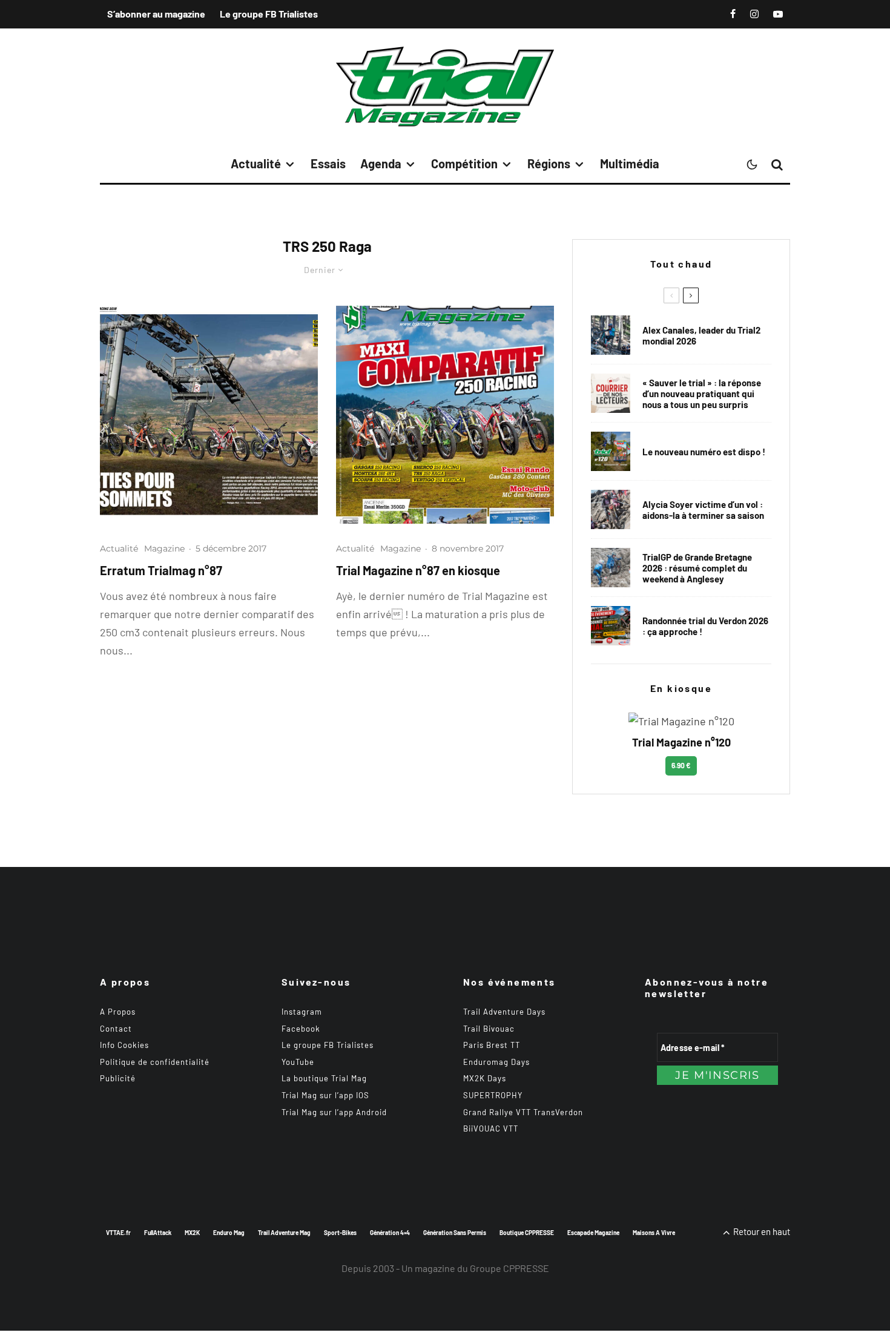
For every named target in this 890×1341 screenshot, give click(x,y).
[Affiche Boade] (610, 625)
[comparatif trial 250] (209, 415)
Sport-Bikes (340, 1232)
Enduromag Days (496, 1062)
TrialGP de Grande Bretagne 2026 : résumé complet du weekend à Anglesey (697, 568)
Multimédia (629, 163)
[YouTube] (778, 14)
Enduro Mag (229, 1232)
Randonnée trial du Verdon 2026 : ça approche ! (705, 626)
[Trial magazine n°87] (445, 415)
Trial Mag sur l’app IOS (325, 1095)
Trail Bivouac (489, 1028)
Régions (548, 163)
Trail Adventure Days (504, 1011)
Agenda (380, 163)
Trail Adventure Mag (284, 1232)
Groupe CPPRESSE (509, 1268)
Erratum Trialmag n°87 (161, 570)
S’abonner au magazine (156, 13)
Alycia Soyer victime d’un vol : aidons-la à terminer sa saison (703, 510)
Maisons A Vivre (654, 1232)
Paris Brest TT (491, 1045)
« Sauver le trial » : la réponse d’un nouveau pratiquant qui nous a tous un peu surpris (701, 393)
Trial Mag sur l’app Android (334, 1112)
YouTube (298, 1062)
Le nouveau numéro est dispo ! (703, 451)
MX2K (192, 1232)
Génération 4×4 (390, 1232)
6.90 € (681, 765)
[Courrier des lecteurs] (610, 393)
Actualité (256, 163)
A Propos (118, 1011)
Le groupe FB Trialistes (269, 13)
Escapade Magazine (593, 1232)
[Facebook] (733, 14)
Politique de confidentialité (154, 1062)
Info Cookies (124, 1045)
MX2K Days (484, 1078)
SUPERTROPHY (492, 1095)
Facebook (301, 1028)
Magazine (164, 548)
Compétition (464, 163)
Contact (116, 1028)
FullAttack (157, 1232)
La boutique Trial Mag (324, 1078)
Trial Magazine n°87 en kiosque (418, 570)
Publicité (118, 1078)
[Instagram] (754, 14)
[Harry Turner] (610, 567)
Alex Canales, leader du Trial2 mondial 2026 (701, 335)
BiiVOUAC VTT (490, 1128)
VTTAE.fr (118, 1232)
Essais (328, 163)
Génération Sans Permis (454, 1232)
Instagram (302, 1011)
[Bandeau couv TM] (610, 451)
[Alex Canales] (610, 335)
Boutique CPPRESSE (526, 1232)
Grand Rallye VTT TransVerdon (523, 1112)
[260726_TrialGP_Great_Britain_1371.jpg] (610, 509)
